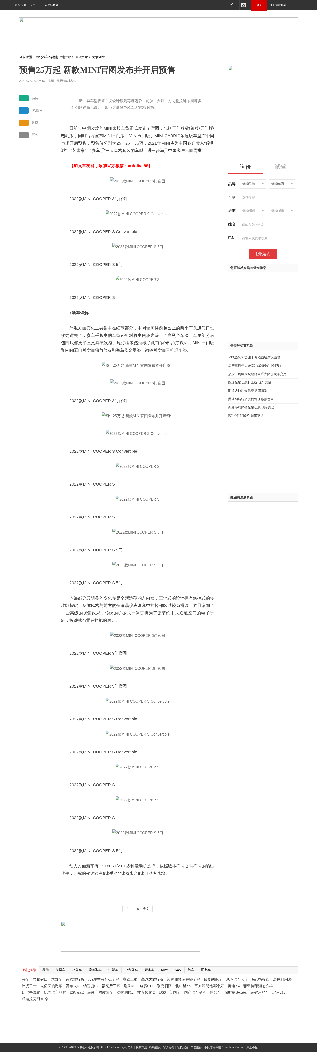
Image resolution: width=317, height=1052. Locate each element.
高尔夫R (73, 986)
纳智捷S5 (90, 986)
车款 (232, 197)
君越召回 (40, 979)
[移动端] (181, 5)
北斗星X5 (183, 986)
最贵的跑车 (213, 979)
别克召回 (164, 986)
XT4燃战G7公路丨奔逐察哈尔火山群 (254, 357)
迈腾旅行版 (75, 979)
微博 (35, 122)
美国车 (175, 992)
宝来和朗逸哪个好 (209, 986)
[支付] (232, 5)
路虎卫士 (29, 986)
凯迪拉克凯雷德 (35, 999)
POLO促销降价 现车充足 (246, 415)
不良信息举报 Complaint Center (224, 1047)
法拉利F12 (125, 992)
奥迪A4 (234, 986)
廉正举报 (252, 1047)
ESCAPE (77, 992)
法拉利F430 (282, 979)
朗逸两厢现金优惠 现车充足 (248, 390)
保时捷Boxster (235, 992)
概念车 (215, 992)
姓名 (232, 224)
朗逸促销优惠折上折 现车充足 (249, 382)
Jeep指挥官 (260, 979)
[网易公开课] (196, 5)
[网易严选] (215, 5)
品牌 (232, 184)
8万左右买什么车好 (103, 979)
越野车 (56, 979)
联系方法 (141, 1047)
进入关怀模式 (50, 5)
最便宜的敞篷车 (100, 992)
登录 (259, 5)
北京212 (278, 992)
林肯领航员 (146, 992)
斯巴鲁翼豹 (31, 992)
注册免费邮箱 (278, 5)
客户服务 (168, 1047)
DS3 (162, 992)
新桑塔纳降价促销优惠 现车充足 (251, 407)
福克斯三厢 (111, 986)
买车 (25, 979)
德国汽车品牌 (55, 992)
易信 (35, 98)
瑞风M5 (130, 986)
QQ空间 (37, 110)
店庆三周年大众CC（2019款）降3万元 (255, 365)
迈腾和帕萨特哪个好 (183, 979)
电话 (232, 238)
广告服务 (196, 1047)
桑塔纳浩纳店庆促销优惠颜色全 (251, 399)
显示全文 (142, 908)
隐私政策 (182, 1047)
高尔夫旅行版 (152, 979)
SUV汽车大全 (237, 979)
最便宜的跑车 (51, 986)
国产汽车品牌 (195, 992)
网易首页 (20, 5)
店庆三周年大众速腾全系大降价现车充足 (257, 374)
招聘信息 (155, 1047)
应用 (32, 5)
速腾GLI (146, 986)
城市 (232, 211)
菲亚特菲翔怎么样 (258, 986)
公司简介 (127, 1047)
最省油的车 (259, 992)
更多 (35, 135)
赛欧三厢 (130, 979)
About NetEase (110, 1047)
